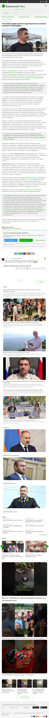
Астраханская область (29, 9)
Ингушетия (12, 11)
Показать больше (24, 697)
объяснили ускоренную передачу (28, 177)
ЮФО (29, 14)
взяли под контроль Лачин (25, 85)
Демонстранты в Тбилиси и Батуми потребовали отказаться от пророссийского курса (12, 556)
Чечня (12, 14)
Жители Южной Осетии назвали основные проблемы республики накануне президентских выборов (22, 290)
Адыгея (12, 9)
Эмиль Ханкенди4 (14, 258)
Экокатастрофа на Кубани (41, 16)
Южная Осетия (17, 14)
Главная (3, 19)
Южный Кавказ (24, 14)
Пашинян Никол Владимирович (11, 455)
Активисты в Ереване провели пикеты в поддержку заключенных (19, 420)
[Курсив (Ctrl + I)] (19, 268)
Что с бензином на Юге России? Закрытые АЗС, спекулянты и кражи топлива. (39, 691)
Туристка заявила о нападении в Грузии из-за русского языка (8, 690)
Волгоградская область (38, 9)
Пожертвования (26, 707)
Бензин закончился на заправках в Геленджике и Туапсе (33, 555)
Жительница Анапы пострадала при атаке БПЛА (34, 532)
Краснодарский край (42, 11)
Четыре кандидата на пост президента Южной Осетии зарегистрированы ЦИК (22, 390)
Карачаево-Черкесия (33, 11)
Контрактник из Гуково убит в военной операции (12, 532)
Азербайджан (17, 9)
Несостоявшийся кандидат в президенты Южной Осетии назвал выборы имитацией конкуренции (24, 381)
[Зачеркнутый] (24, 268)
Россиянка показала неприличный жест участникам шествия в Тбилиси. (22, 691)
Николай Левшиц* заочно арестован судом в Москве (16, 352)
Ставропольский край (6, 14)
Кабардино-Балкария (19, 11)
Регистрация (20, 280)
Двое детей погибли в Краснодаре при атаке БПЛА (12, 526)
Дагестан (7, 11)
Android (14, 197)
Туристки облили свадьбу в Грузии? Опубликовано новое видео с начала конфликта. (23, 638)
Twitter (39, 206)
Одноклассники (40, 209)
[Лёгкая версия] (7, 1)
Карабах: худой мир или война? (31, 191)
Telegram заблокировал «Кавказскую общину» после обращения (18, 675)
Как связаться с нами (13, 707)
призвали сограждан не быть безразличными (30, 77)
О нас (3, 707)
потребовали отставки (14, 74)
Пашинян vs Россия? (24, 16)
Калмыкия (26, 11)
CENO (30, 199)
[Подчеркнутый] (21, 268)
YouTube (7, 209)
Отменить (41, 281)
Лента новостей (9, 19)
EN (4, 1)
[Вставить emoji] (27, 268)
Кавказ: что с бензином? (8, 16)
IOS (35, 199)
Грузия (3, 11)
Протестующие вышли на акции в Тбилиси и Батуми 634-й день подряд (21, 322)
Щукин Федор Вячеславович (10, 511)
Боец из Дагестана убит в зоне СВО (34, 525)
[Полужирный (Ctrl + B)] (16, 268)
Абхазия (3, 9)
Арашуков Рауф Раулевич (9, 483)
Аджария (8, 9)
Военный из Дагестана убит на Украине (13, 520)
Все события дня (43, 534)
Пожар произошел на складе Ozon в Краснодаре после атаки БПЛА (34, 520)
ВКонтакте (31, 209)
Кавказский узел (12, 70)
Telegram (16, 207)
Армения (22, 9)
